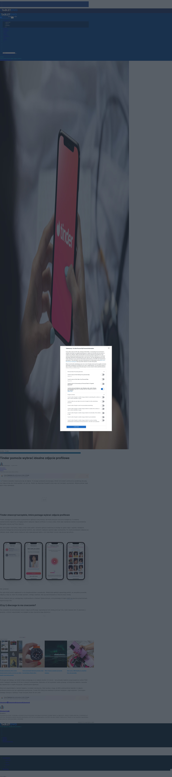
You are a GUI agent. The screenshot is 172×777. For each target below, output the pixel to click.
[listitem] (86, 371)
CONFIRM (76, 426)
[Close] (109, 348)
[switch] (102, 375)
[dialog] (86, 388)
